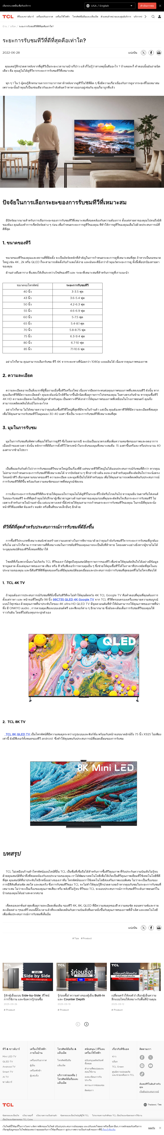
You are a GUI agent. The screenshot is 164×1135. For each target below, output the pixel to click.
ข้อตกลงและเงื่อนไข (11, 1115)
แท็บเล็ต (61, 1065)
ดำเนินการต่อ (147, 5)
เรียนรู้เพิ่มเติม (108, 1129)
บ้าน (5, 26)
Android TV (9, 1066)
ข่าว (114, 1056)
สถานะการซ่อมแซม (94, 1085)
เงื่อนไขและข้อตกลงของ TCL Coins (18, 1119)
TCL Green (118, 1066)
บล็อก (115, 1061)
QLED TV (8, 1061)
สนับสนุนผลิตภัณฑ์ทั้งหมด (94, 1062)
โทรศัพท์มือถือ (64, 1060)
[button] (86, 1024)
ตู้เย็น (32, 1065)
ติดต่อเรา (89, 1090)
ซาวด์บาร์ (7, 1082)
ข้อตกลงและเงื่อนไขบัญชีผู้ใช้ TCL (74, 1115)
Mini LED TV (9, 1056)
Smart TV (8, 1071)
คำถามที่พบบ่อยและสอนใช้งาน (94, 1070)
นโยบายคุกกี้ (27, 1115)
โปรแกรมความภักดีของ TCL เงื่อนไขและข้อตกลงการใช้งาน (117, 1115)
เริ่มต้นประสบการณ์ (149, 1091)
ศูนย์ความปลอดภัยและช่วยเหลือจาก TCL (123, 1073)
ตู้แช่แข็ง (34, 1075)
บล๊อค (13, 26)
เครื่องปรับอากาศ (38, 1060)
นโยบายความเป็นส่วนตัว (46, 1115)
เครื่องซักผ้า (35, 1070)
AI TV (6, 1076)
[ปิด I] (160, 1128)
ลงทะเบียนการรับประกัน (93, 1078)
